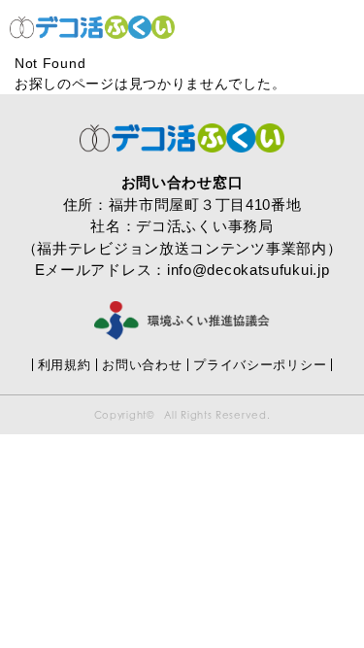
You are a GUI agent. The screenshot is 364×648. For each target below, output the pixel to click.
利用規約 (64, 365)
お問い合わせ (142, 365)
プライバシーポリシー (259, 365)
